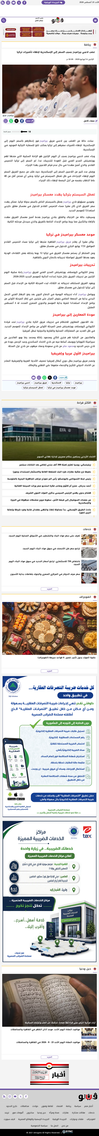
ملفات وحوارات (76, 1119)
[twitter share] (16, 121)
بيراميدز (44, 141)
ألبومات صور (17, 1113)
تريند (7, 1113)
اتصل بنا (54, 1126)
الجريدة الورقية (52, 2)
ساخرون (30, 1113)
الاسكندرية (56, 383)
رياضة (68, 1106)
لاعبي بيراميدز (23, 383)
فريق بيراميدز (63, 242)
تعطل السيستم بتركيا (33, 387)
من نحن (64, 1126)
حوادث (35, 1106)
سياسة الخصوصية (39, 1126)
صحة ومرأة (54, 1113)
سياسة (77, 1106)
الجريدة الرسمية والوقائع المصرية (33, 1119)
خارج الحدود (11, 1106)
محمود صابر (68, 346)
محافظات (24, 1106)
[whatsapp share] (11, 121)
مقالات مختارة (78, 1113)
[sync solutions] (67, 1132)
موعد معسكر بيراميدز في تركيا (62, 387)
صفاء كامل (89, 121)
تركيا (68, 383)
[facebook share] (22, 121)
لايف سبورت (9, 1119)
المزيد (49, 589)
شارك (28, 120)
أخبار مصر (88, 1106)
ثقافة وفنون (47, 1106)
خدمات (91, 1113)
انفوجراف (91, 1119)
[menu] (95, 20)
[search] (3, 20)
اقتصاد (59, 1106)
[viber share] (33, 378)
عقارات (65, 1113)
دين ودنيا (41, 1113)
